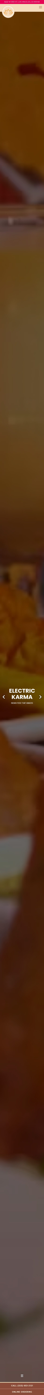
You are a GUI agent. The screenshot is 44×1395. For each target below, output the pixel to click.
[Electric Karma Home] (9, 11)
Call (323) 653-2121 (22, 1386)
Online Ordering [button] (22, 1392)
